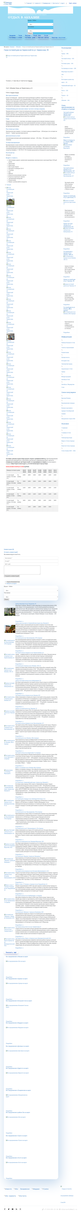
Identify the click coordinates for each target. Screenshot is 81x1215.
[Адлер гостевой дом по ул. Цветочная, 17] (69, 204)
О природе (64, 428)
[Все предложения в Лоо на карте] (32, 968)
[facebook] (5, 1209)
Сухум (46, 35)
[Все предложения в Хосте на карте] (32, 1170)
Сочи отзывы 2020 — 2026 (68, 451)
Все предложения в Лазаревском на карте (18, 1090)
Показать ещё (11, 952)
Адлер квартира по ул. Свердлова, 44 (25, 603)
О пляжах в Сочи (66, 432)
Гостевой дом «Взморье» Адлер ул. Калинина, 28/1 (29, 912)
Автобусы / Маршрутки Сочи (67, 386)
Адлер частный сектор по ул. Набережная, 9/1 (28, 680)
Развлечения (65, 352)
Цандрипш (12, 35)
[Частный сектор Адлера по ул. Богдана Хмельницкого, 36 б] (9, 876)
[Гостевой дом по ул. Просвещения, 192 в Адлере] (9, 818)
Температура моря (66, 437)
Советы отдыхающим (67, 347)
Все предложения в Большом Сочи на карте (19, 1001)
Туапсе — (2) (64, 95)
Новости (9, 1189)
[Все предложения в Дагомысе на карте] (32, 1058)
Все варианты (11, 1196)
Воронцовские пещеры (68, 403)
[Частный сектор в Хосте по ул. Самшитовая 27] (9, 931)
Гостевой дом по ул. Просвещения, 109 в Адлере (28, 638)
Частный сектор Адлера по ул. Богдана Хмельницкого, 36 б (32, 871)
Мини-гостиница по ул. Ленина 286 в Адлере (28, 767)
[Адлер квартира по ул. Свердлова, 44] (9, 612)
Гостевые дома (30, 37)
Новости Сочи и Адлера (68, 446)
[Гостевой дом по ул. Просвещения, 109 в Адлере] (9, 644)
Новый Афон (37, 35)
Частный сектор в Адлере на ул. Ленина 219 (27, 695)
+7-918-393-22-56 (51, 1209)
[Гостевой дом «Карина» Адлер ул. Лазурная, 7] (9, 862)
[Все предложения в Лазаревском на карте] (32, 1102)
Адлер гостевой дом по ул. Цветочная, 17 (69, 196)
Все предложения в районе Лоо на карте (18, 1112)
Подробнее (9, 977)
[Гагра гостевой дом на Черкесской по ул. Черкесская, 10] (32, 67)
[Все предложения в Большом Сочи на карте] (32, 1013)
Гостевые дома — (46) (67, 63)
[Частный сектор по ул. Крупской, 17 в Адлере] (9, 759)
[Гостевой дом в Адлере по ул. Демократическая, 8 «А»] (9, 804)
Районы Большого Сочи (68, 342)
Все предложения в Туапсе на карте (16, 1136)
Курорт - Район (32, 20)
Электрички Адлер (66, 364)
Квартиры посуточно (58, 37)
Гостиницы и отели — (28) (68, 68)
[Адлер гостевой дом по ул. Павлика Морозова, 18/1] (9, 847)
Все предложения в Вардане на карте (17, 1023)
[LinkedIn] (16, 1209)
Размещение (46, 3)
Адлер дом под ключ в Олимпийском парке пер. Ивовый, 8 (32, 623)
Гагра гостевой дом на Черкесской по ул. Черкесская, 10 (26, 50)
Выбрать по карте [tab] (11, 583)
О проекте (37, 3)
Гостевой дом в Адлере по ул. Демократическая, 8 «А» (30, 799)
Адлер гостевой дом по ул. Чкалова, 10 (26, 708)
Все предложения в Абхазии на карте (17, 957)
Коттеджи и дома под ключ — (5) (67, 81)
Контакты (56, 3)
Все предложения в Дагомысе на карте (17, 1046)
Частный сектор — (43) (67, 58)
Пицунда (27, 35)
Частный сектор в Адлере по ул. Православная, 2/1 (29, 652)
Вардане (36, 1189)
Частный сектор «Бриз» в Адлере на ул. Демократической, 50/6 (33, 938)
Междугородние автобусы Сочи (66, 378)
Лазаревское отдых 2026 (68, 418)
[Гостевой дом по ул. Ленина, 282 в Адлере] (9, 744)
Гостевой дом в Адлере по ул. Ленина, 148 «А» (28, 666)
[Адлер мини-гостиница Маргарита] (9, 773)
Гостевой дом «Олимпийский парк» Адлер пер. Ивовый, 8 (31, 782)
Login (63, 3)
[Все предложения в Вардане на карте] (32, 1035)
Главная (29, 3)
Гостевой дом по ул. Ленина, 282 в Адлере (27, 738)
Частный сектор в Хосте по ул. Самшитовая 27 (28, 927)
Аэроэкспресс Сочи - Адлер (67, 370)
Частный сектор (43, 37)
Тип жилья (31, 26)
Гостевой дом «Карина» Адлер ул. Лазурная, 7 (28, 856)
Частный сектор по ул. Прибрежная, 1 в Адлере (28, 895)
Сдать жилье (72, 3)
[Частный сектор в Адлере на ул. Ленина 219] (9, 700)
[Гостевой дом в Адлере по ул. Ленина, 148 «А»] (9, 672)
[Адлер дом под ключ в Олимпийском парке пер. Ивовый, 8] (9, 629)
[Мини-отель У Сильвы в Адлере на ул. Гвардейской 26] (9, 888)
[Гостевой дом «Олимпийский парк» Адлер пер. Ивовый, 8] (9, 789)
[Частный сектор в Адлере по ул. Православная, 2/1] (9, 658)
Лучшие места (65, 357)
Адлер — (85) (65, 53)
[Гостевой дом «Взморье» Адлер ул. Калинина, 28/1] (9, 918)
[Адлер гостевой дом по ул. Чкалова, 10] (9, 714)
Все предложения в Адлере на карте (17, 979)
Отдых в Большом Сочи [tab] (13, 582)
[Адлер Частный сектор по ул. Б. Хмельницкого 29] (9, 833)
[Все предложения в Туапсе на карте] (32, 1147)
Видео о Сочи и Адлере (68, 441)
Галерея (8, 184)
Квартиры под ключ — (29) (67, 73)
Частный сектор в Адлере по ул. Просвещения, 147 (29, 723)
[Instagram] (20, 1209)
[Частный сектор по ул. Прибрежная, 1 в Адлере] (9, 902)
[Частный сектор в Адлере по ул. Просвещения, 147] (9, 729)
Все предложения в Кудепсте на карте (17, 1068)
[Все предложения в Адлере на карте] (32, 990)
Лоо (17, 1189)
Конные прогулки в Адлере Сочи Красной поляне (67, 410)
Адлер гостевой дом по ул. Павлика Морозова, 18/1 (29, 841)
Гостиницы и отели (15, 37)
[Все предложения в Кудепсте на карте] (32, 1080)
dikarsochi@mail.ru (69, 1209)
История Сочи (65, 360)
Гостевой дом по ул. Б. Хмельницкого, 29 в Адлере (29, 828)
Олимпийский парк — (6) (68, 85)
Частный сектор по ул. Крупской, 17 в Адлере (28, 753)
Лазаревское (25, 1189)
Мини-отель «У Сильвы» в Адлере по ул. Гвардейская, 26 (31, 884)
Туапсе (45, 1189)
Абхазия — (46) (65, 100)
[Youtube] (12, 1209)
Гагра (20, 35)
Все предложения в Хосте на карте (16, 1158)
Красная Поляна (66, 398)
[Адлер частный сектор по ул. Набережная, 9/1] (9, 686)
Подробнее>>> (19, 621)
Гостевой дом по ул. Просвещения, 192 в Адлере (28, 812)
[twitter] (8, 1209)
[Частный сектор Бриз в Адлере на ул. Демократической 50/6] (9, 942)
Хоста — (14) (64, 90)
